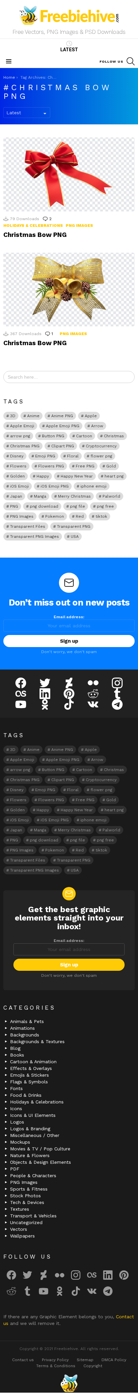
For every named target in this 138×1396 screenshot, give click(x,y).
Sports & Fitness (29, 1189)
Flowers (18, 466)
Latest (69, 49)
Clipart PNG (62, 446)
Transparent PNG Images (34, 536)
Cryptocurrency (101, 446)
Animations (22, 1028)
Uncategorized (26, 1222)
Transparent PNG (73, 526)
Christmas (114, 436)
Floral (73, 456)
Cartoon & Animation (33, 1061)
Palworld (111, 496)
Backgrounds (24, 1034)
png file (77, 506)
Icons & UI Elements (33, 1115)
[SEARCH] (131, 61)
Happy (43, 476)
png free (105, 506)
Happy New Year (77, 476)
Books (17, 1055)
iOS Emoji (19, 486)
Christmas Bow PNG (35, 235)
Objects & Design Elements (40, 1162)
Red (80, 516)
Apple (91, 416)
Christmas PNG (25, 446)
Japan (16, 496)
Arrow (97, 426)
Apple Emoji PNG (62, 426)
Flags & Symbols (29, 1081)
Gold (111, 466)
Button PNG (53, 436)
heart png (114, 476)
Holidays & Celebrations (33, 225)
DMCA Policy (113, 1359)
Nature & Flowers (30, 1155)
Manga (40, 496)
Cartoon (84, 436)
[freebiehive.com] (69, 1383)
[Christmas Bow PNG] (69, 174)
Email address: (69, 617)
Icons (16, 1108)
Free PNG (85, 466)
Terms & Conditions (55, 1365)
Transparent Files (27, 526)
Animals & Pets (27, 1021)
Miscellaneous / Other (34, 1135)
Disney (16, 456)
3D (12, 416)
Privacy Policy (55, 1359)
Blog (15, 1048)
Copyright (92, 1365)
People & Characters (33, 1175)
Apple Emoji (22, 426)
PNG (14, 506)
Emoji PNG (45, 456)
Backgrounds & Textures (37, 1041)
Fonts (16, 1088)
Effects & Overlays (31, 1068)
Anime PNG (62, 416)
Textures (19, 1209)
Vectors (18, 1229)
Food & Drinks (26, 1095)
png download (44, 506)
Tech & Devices (27, 1202)
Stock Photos (25, 1195)
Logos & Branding (30, 1128)
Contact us (23, 1359)
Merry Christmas (74, 496)
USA (75, 536)
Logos (17, 1122)
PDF (14, 1168)
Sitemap (85, 1359)
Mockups (20, 1142)
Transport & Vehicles (33, 1215)
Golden (17, 476)
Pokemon (54, 516)
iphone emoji (93, 486)
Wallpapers (22, 1236)
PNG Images (79, 225)
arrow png (20, 436)
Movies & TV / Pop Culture (40, 1148)
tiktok (101, 516)
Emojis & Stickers (29, 1075)
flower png (101, 456)
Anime (33, 416)
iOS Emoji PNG (55, 486)
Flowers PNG (51, 466)
